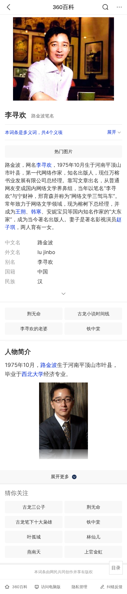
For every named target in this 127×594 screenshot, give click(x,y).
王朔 (20, 211)
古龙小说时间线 (93, 313)
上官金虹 (93, 551)
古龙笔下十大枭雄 (34, 522)
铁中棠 (93, 328)
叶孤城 (34, 536)
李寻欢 (44, 165)
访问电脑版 (51, 586)
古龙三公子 (33, 507)
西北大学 (32, 374)
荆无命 (34, 313)
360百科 (63, 7)
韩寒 (36, 211)
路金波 (48, 365)
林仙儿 (93, 536)
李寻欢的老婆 (34, 328)
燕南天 (34, 551)
